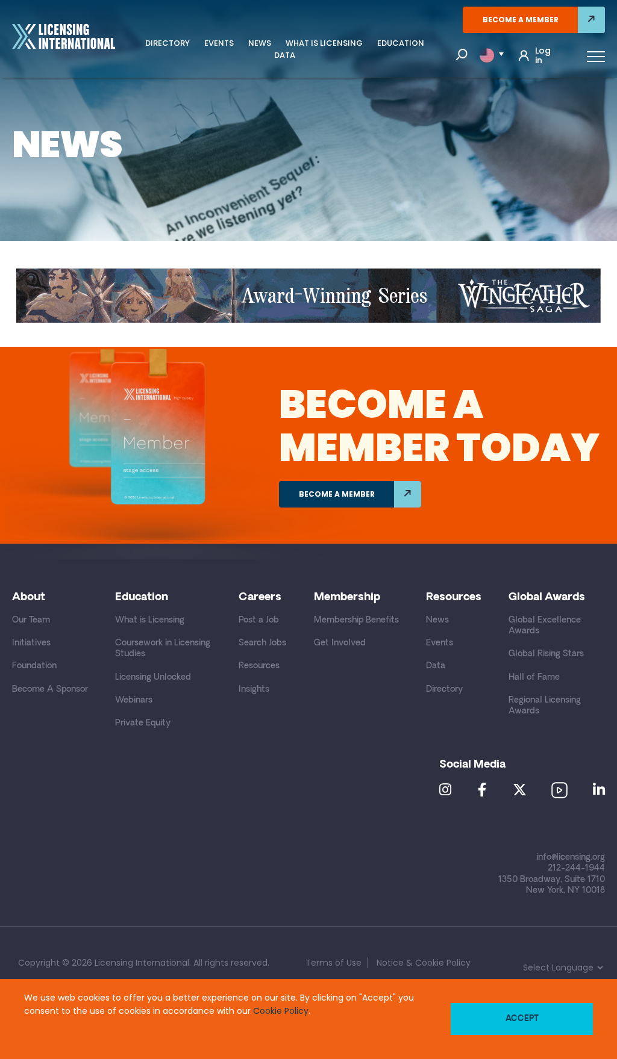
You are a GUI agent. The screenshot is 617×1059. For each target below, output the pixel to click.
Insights (254, 689)
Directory (167, 43)
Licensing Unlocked (153, 677)
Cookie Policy (280, 1011)
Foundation (34, 666)
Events (219, 43)
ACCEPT (522, 1019)
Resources (259, 666)
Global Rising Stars (546, 654)
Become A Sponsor (50, 689)
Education (400, 43)
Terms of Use (333, 963)
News (259, 43)
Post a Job (259, 620)
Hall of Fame (534, 677)
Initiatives (31, 643)
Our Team (31, 620)
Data (284, 55)
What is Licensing (324, 43)
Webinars (133, 700)
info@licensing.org (570, 857)
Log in (543, 55)
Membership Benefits (356, 620)
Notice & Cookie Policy (424, 963)
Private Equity (143, 723)
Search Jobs (262, 643)
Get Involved (340, 643)
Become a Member (521, 19)
